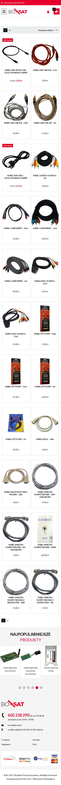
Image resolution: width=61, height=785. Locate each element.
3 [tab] (28, 687)
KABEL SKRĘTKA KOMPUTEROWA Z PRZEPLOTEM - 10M (16, 600)
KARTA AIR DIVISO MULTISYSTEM (10, 669)
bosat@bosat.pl (15, 725)
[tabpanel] (10, 660)
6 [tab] (41, 687)
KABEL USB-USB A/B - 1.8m (16, 123)
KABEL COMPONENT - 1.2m (45, 228)
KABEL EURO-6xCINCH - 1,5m (15, 335)
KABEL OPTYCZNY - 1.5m (16, 386)
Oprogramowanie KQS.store (18, 779)
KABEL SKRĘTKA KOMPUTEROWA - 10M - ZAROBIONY (45, 494)
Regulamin (5, 744)
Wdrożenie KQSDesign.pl (44, 779)
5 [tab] (36, 687)
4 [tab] (32, 687)
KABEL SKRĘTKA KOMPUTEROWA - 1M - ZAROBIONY (16, 547)
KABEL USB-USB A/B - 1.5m (45, 70)
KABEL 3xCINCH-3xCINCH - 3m (45, 176)
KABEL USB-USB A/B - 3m (45, 123)
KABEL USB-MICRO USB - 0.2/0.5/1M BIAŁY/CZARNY (16, 71)
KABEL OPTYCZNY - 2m (16, 439)
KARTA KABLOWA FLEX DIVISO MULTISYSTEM (30, 671)
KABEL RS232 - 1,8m (45, 439)
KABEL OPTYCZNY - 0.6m (45, 334)
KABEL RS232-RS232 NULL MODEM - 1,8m (16, 493)
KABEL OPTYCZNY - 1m (45, 386)
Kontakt (36, 740)
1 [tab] (19, 687)
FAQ (35, 744)
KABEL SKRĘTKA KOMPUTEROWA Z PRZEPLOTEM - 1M (45, 600)
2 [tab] (24, 687)
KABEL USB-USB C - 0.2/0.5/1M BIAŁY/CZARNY (16, 176)
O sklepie (5, 740)
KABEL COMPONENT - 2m (16, 281)
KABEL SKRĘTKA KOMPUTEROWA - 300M (45, 546)
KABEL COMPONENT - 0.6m (16, 228)
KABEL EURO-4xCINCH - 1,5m (44, 282)
